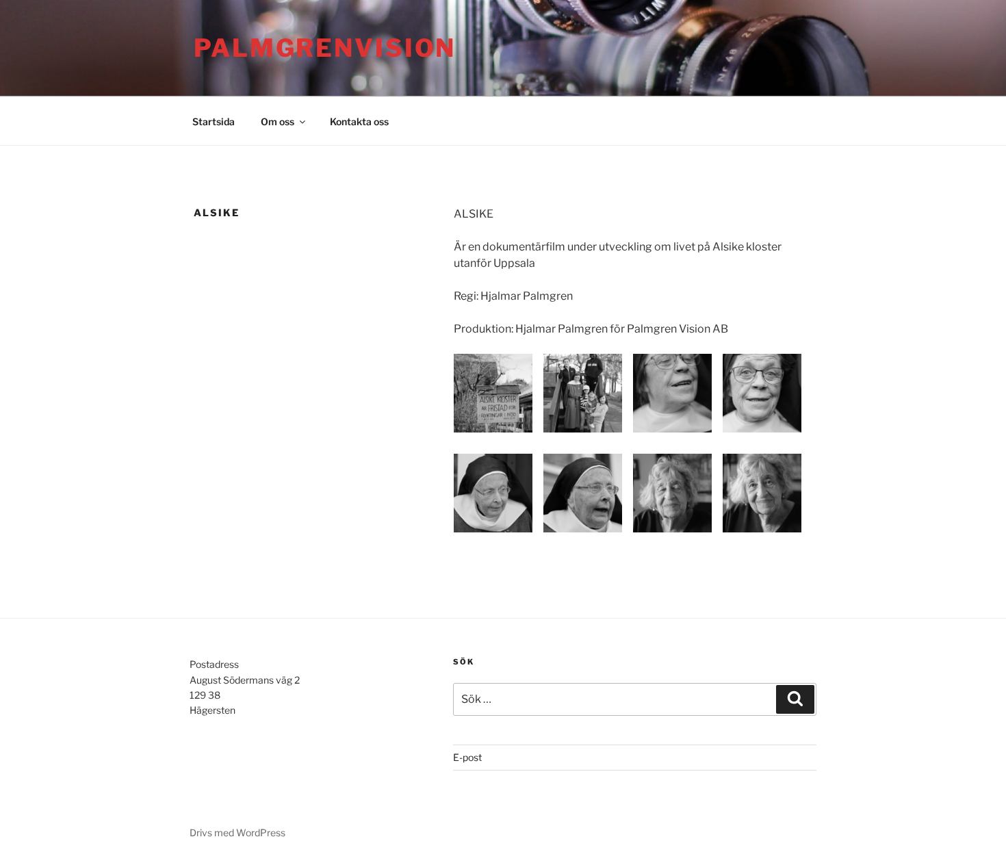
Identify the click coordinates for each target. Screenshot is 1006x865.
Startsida (213, 121)
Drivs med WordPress (237, 832)
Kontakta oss (359, 121)
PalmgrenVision (325, 48)
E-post (467, 757)
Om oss (277, 121)
